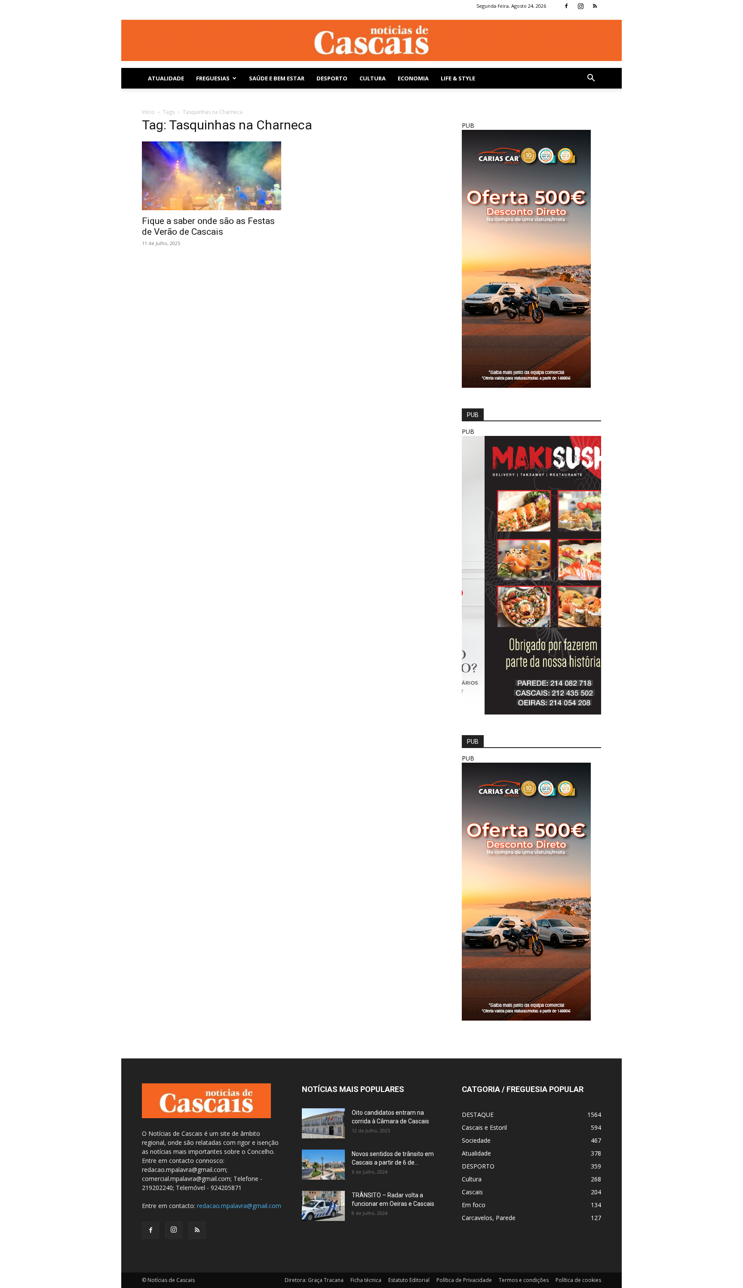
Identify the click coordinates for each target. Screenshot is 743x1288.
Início (148, 112)
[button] (590, 79)
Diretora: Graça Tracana (314, 1280)
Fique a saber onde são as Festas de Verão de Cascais (208, 226)
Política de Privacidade (464, 1280)
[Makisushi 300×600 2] (531, 712)
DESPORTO (331, 78)
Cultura (372, 78)
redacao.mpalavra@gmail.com (239, 1206)
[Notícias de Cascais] (371, 40)
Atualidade (166, 78)
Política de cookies (578, 1280)
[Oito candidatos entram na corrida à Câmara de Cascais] (323, 1123)
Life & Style (458, 78)
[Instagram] (580, 6)
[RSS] (594, 6)
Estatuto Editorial (409, 1280)
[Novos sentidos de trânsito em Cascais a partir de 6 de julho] (323, 1165)
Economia (413, 78)
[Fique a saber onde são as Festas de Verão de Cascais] (211, 175)
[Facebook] (566, 6)
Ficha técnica (365, 1280)
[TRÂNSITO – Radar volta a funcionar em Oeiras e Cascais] (323, 1206)
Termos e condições (524, 1280)
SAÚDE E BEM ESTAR (276, 78)
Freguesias (213, 78)
